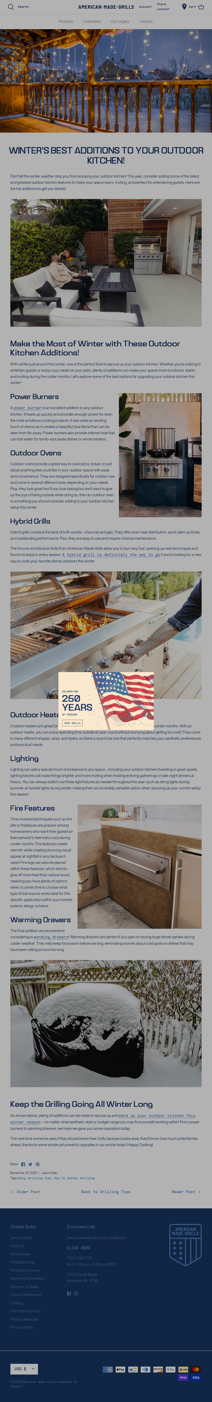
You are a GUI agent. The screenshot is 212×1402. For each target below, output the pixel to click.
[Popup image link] (106, 701)
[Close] (147, 678)
